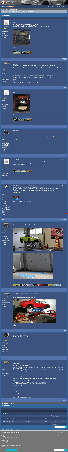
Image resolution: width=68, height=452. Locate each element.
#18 (62, 293)
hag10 (7, 338)
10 (37, 418)
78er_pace (7, 65)
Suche (57, 6)
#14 (62, 130)
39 (37, 416)
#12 (62, 62)
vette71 (7, 365)
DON (56, 413)
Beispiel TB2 (28, 73)
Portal (49, 6)
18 (37, 413)
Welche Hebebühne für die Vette (8, 421)
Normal (7, 450)
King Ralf (7, 189)
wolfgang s (28, 416)
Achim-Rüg (7, 135)
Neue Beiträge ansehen (4, 9)
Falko (28, 413)
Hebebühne (4, 416)
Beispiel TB (26, 72)
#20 (62, 361)
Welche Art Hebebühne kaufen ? (7, 423)
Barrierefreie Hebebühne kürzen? (8, 418)
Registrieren (10, 6)
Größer (15, 450)
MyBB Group (13, 445)
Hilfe (66, 6)
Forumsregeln (61, 6)
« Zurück (5, 15)
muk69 (56, 424)
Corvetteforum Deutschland (5, 11)
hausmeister (28, 421)
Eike (28, 418)
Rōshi (2, 446)
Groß (11, 450)
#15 (62, 159)
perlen (7, 26)
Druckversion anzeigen (5, 426)
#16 (62, 185)
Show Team (60, 438)
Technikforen (14, 11)
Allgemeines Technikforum (21, 11)
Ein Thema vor (11, 403)
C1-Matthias (7, 296)
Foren (53, 6)
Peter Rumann (57, 421)
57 (37, 423)
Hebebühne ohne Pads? (6, 413)
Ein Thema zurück (5, 403)
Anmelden (3, 6)
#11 (62, 20)
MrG (56, 419)
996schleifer (57, 416)
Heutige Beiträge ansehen (13, 9)
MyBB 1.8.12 (6, 445)
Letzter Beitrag (53, 413)
